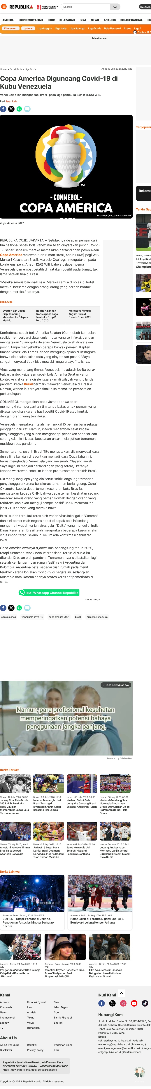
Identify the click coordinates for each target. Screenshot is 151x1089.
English (58, 1022)
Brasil (28, 384)
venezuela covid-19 (32, 616)
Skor (56, 1002)
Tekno (30, 1017)
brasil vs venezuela (97, 616)
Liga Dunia (94, 28)
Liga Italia (60, 28)
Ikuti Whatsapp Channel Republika (52, 593)
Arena (127, 28)
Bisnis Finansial (131, 19)
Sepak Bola (16, 69)
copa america (8, 616)
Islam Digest (61, 1007)
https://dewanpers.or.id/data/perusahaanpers (30, 1069)
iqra (83, 19)
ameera (8, 19)
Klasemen (10, 28)
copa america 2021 (59, 616)
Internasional (7, 1017)
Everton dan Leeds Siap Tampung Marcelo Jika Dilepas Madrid (15, 315)
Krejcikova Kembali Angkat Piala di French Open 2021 (80, 314)
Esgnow (5, 1022)
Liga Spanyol (77, 28)
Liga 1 (137, 28)
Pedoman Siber (63, 1044)
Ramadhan (33, 1027)
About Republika (10, 1044)
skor (51, 19)
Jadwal (28, 28)
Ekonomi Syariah (31, 19)
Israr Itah (11, 101)
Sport (57, 1012)
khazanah (67, 19)
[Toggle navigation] (4, 7)
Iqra (29, 1007)
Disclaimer (6, 1050)
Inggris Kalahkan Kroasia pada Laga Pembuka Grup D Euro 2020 (47, 315)
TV (1, 1027)
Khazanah (6, 1007)
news (95, 19)
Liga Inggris (45, 28)
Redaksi (32, 1044)
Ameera (4, 1002)
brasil (78, 616)
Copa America (11, 255)
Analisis (31, 1012)
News (3, 1012)
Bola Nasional (112, 28)
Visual (30, 1022)
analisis (109, 19)
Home (3, 69)
